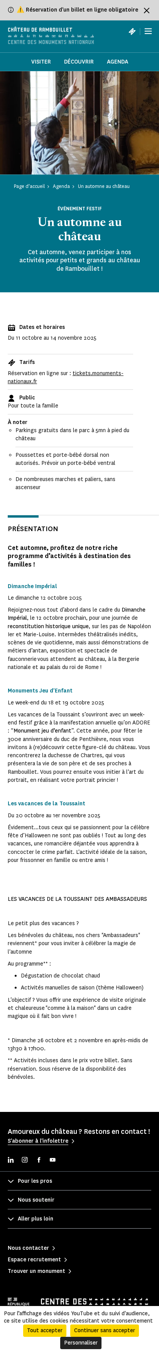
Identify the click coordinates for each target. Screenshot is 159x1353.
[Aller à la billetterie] (132, 31)
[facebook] (39, 1160)
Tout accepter (45, 1330)
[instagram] (25, 1160)
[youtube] (52, 1160)
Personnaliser (81, 1342)
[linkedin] (11, 1160)
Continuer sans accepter (104, 1330)
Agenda (117, 61)
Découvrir (79, 61)
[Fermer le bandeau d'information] (146, 10)
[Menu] (148, 31)
